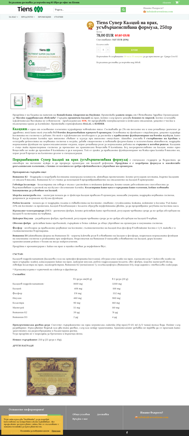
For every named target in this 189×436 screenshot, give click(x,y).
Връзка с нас (80, 418)
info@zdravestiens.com (159, 11)
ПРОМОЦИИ (44, 17)
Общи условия (81, 414)
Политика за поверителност (34, 431)
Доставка (103, 414)
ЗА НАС (13, 17)
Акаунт (167, 2)
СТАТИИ (58, 17)
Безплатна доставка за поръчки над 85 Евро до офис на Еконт (44, 2)
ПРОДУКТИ (27, 17)
